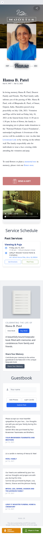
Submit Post (21, 405)
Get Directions (12, 262)
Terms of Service (27, 525)
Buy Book (23, 331)
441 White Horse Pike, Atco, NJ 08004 (23, 257)
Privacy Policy (15, 525)
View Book (11, 331)
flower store (28, 165)
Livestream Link (10, 139)
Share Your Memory (15, 366)
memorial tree (30, 161)
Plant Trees (30, 262)
